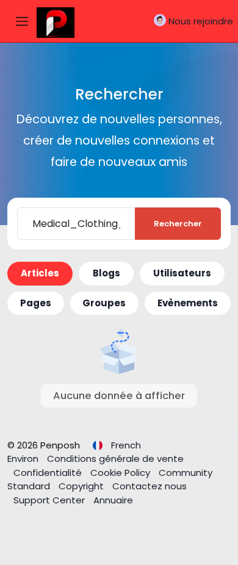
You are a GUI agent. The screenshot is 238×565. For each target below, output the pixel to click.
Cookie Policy (121, 472)
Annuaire (113, 500)
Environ (24, 458)
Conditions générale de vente (115, 458)
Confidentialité (48, 472)
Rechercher (178, 223)
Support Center (50, 500)
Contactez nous (149, 486)
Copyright (82, 486)
